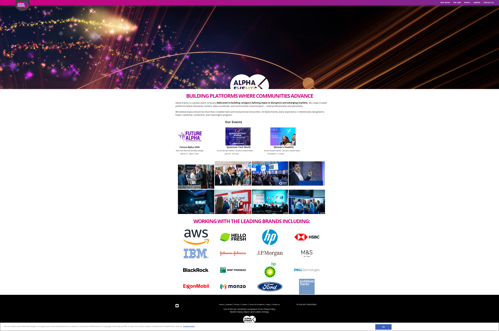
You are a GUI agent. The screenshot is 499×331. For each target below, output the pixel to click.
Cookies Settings (261, 311)
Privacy (236, 304)
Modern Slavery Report (240, 311)
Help (268, 304)
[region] (249, 327)
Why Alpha (445, 2)
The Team (457, 2)
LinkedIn (228, 304)
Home (221, 304)
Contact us (488, 2)
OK (383, 327)
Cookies (244, 304)
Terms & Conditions (257, 304)
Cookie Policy (189, 326)
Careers (476, 2)
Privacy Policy (269, 309)
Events (467, 2)
